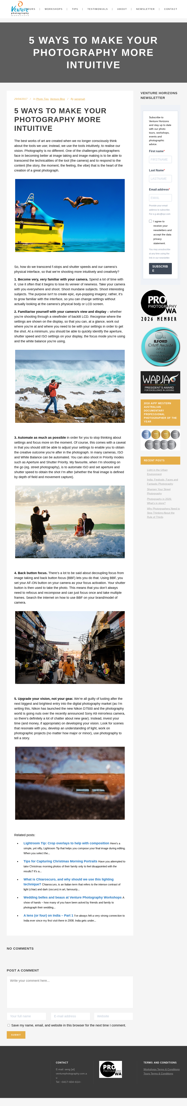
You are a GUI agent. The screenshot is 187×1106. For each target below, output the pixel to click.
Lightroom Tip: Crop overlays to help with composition (66, 843)
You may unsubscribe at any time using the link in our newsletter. (159, 253)
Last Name (156, 170)
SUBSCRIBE (160, 268)
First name (156, 151)
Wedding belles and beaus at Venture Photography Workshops (73, 897)
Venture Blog (57, 98)
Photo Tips (42, 98)
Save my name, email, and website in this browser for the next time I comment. (68, 1025)
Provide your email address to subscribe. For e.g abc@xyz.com (159, 209)
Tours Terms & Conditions (158, 1073)
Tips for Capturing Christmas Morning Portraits (60, 861)
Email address (159, 189)
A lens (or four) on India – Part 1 (48, 915)
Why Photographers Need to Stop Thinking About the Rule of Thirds (163, 512)
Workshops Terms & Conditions (162, 1069)
